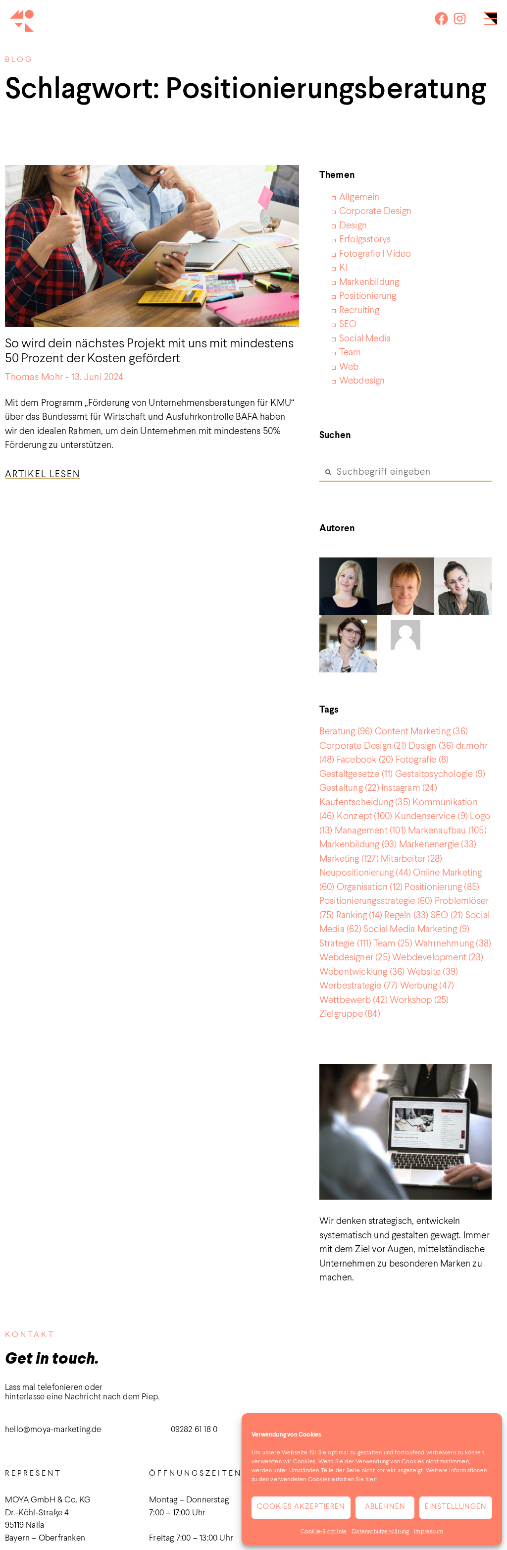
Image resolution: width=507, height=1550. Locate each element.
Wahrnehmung (452, 943)
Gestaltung (349, 788)
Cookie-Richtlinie (324, 1532)
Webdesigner (354, 957)
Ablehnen (385, 1507)
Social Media (365, 338)
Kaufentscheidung (364, 802)
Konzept (365, 816)
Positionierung (368, 296)
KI (343, 268)
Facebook (365, 760)
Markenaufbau (447, 830)
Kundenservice (431, 816)
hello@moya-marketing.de (53, 1430)
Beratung (346, 731)
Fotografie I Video (375, 254)
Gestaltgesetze (356, 774)
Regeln (406, 915)
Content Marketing (421, 731)
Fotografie (422, 760)
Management (370, 830)
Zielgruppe (349, 1014)
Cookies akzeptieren (301, 1507)
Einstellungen (456, 1507)
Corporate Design (375, 211)
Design (353, 225)
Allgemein (359, 197)
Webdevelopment (437, 957)
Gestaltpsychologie (440, 774)
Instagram (409, 788)
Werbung (427, 986)
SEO (348, 324)
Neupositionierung (365, 873)
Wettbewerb (353, 1000)
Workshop (419, 1000)
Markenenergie (438, 844)
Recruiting (359, 310)
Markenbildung (369, 282)
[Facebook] (441, 18)
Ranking (359, 915)
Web (349, 367)
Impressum (428, 1532)
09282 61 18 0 (194, 1430)
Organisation (370, 887)
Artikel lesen (42, 474)
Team (350, 352)
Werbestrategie (358, 986)
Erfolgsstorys (365, 239)
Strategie (345, 943)
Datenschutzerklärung (380, 1532)
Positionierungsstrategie (376, 901)
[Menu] (490, 21)
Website (432, 972)
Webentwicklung (362, 972)
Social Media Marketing (416, 929)
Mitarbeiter (411, 859)
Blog (19, 60)
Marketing (349, 859)
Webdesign (362, 381)
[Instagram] (459, 18)
